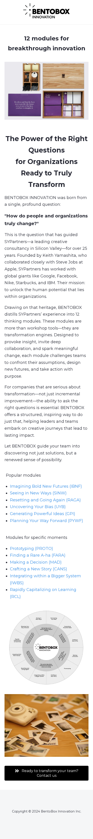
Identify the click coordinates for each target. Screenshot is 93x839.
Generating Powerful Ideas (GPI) (42, 513)
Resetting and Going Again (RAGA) (45, 500)
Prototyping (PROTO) (31, 548)
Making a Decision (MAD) (36, 562)
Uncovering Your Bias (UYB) (38, 506)
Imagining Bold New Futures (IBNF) (46, 486)
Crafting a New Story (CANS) (38, 569)
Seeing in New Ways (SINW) (38, 493)
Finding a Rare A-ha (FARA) (37, 555)
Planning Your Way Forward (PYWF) (46, 520)
